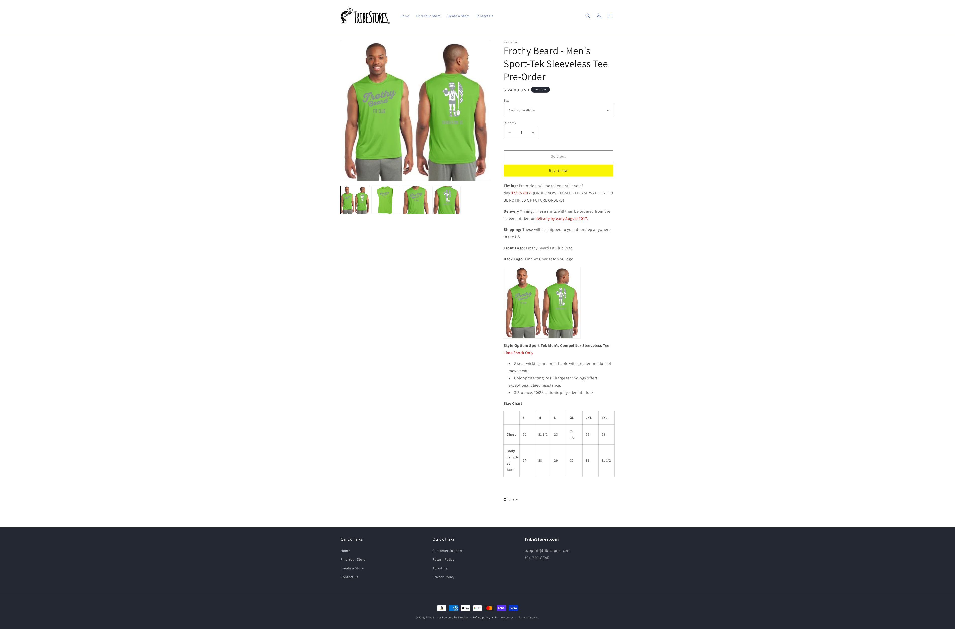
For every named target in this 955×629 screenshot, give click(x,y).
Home (345, 550)
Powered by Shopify (455, 617)
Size (506, 100)
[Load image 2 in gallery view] (385, 200)
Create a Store (352, 568)
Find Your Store (353, 559)
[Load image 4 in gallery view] (446, 200)
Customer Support (447, 550)
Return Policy (443, 559)
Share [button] (513, 499)
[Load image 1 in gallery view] (355, 200)
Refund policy (481, 617)
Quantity (510, 123)
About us (439, 568)
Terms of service (529, 617)
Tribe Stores (433, 617)
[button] (587, 15)
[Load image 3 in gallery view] (416, 200)
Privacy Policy (443, 577)
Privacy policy (504, 617)
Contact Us (349, 577)
